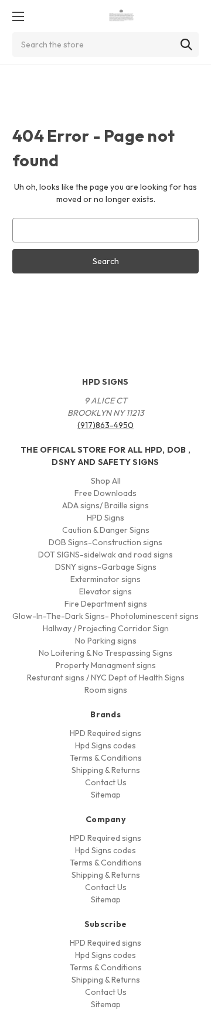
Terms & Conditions (106, 757)
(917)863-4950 (105, 425)
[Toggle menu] (18, 16)
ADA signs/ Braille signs (105, 505)
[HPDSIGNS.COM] (122, 16)
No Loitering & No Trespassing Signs (105, 653)
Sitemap (106, 794)
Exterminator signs (105, 579)
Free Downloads (105, 493)
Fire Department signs (105, 603)
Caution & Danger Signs (105, 530)
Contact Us (106, 782)
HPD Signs (105, 517)
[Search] (186, 44)
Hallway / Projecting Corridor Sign (106, 628)
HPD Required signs (105, 733)
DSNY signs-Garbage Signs (105, 567)
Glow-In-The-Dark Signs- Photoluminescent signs (105, 616)
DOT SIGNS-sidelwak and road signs (105, 554)
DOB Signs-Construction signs (105, 542)
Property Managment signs (106, 665)
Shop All (106, 480)
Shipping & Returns (106, 770)
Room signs (105, 690)
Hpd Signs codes (105, 745)
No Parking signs (106, 640)
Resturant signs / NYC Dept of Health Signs (106, 677)
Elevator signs (105, 591)
